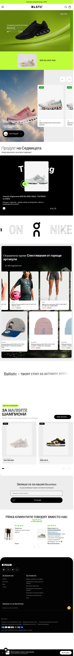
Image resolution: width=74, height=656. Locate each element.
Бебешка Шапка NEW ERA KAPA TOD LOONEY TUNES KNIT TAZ (42, 345)
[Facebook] (4, 570)
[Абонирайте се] (69, 608)
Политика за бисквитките (34, 595)
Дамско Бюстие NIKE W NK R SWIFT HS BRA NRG (24, 305)
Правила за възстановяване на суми (11, 622)
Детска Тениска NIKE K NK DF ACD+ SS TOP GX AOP (54, 305)
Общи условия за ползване (34, 579)
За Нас (4, 579)
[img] (36, 520)
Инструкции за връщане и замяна (34, 589)
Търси (4, 587)
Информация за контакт (29, 624)
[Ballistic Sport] (36, 7)
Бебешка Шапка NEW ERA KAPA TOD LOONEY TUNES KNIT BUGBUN (12, 345)
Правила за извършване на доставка (11, 624)
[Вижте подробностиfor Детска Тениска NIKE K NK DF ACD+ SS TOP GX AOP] (54, 286)
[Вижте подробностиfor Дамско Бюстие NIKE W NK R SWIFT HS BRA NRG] (24, 286)
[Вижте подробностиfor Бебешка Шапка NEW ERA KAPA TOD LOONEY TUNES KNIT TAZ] (43, 326)
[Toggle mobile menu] (14, 7)
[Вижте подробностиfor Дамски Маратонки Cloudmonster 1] (50, 102)
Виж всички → (62, 417)
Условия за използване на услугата (48, 622)
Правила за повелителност (30, 622)
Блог (3, 584)
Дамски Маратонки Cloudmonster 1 (50, 123)
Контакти (5, 582)
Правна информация (43, 624)
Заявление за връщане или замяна (34, 582)
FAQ (27, 598)
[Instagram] (8, 570)
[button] (70, 7)
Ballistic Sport (14, 630)
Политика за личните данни (34, 593)
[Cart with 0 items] (70, 7)
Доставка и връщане (32, 586)
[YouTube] (13, 570)
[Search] (66, 7)
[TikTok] (17, 570)
